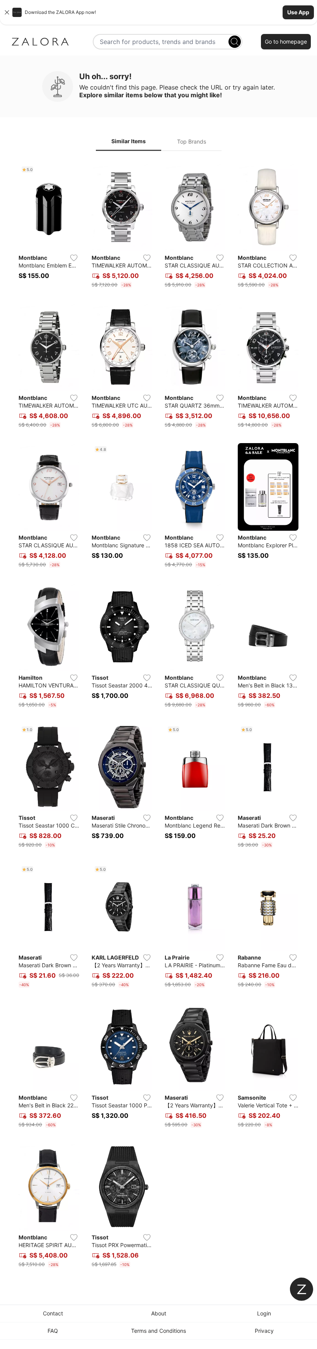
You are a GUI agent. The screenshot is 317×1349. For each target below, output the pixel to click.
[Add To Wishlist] (73, 258)
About (158, 1313)
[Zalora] (40, 42)
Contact (53, 1313)
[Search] (234, 42)
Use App (298, 12)
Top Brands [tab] (191, 141)
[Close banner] (7, 12)
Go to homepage (286, 41)
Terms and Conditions (158, 1330)
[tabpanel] (158, 717)
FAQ (53, 1330)
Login (264, 1313)
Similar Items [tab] (128, 141)
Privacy (264, 1330)
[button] (158, 12)
